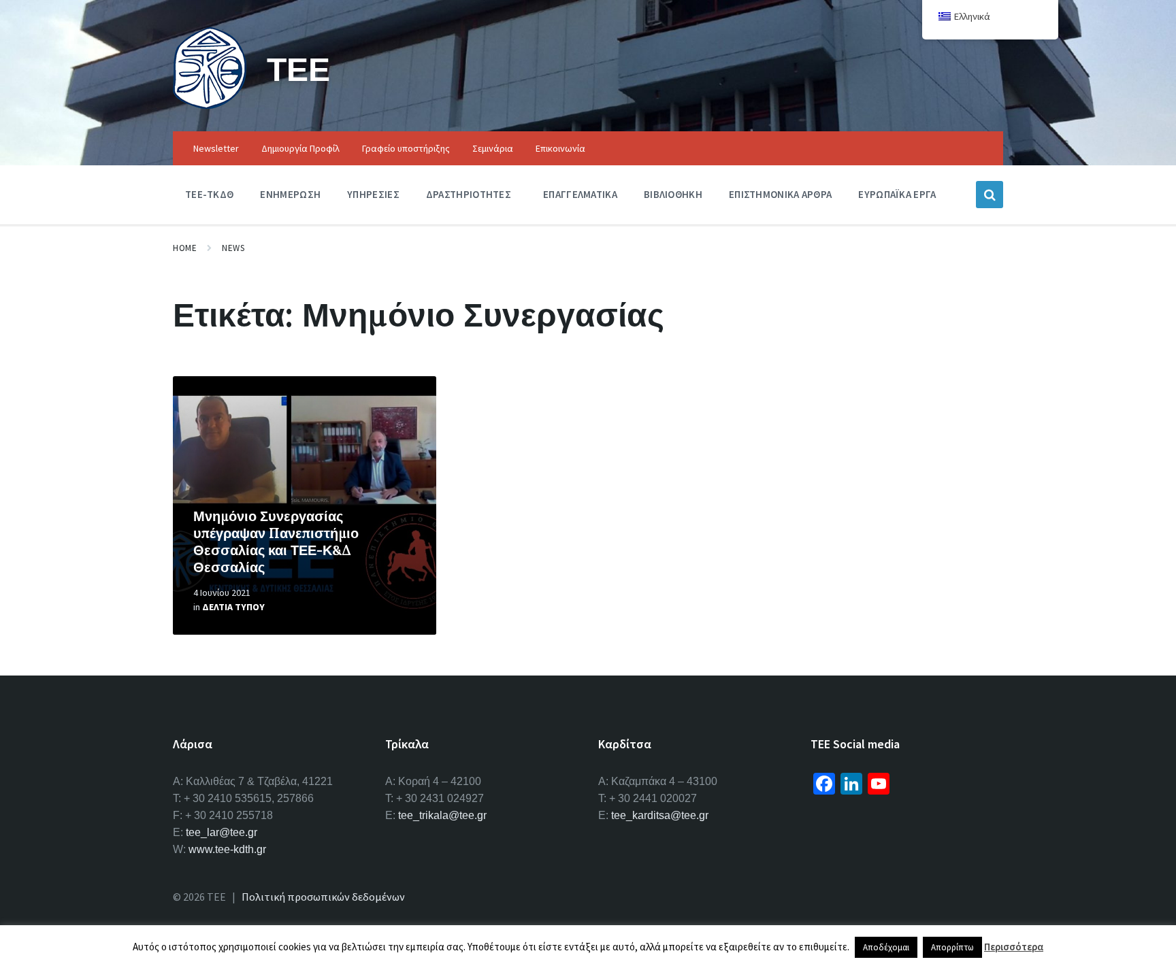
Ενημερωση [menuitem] (290, 194)
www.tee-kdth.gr (227, 849)
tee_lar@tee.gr (221, 832)
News (233, 248)
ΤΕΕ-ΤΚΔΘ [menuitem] (209, 194)
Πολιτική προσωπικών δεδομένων (323, 896)
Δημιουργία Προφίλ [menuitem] (300, 148)
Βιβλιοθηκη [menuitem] (673, 194)
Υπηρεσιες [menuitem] (373, 194)
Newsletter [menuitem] (216, 148)
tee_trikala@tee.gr (442, 815)
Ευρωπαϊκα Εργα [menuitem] (897, 194)
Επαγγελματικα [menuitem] (580, 194)
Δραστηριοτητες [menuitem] (468, 194)
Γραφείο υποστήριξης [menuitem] (406, 148)
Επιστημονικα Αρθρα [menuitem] (780, 194)
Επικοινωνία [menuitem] (560, 148)
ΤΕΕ (298, 69)
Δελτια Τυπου (233, 607)
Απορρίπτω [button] (952, 947)
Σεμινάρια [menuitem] (492, 148)
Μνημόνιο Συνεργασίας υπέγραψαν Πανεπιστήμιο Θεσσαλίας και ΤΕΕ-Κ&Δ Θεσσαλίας (276, 541)
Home (185, 248)
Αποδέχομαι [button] (886, 947)
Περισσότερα (1013, 946)
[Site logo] (209, 105)
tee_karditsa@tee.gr (659, 815)
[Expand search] (989, 194)
